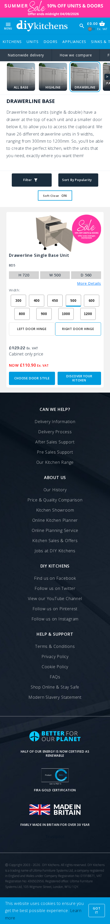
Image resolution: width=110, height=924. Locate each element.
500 (73, 301)
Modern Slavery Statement (55, 697)
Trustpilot (55, 836)
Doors (50, 41)
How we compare (76, 55)
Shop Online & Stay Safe (55, 687)
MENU (8, 25)
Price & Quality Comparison (55, 500)
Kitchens (12, 41)
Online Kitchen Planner (55, 520)
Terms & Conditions (55, 646)
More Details (89, 283)
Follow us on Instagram (55, 619)
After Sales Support (54, 442)
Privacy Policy (55, 656)
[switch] (91, 29)
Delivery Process (55, 432)
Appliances (74, 41)
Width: (14, 290)
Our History (55, 490)
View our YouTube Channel (55, 598)
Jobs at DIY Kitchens (55, 551)
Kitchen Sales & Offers (55, 540)
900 (44, 314)
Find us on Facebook (55, 578)
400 (37, 301)
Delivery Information (55, 421)
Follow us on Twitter (55, 588)
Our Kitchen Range (55, 462)
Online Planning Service (55, 530)
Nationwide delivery (26, 55)
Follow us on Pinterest (55, 609)
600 (92, 301)
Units (32, 41)
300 (18, 301)
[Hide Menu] (42, 26)
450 (55, 301)
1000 (66, 314)
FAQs (55, 677)
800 (22, 314)
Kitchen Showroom (55, 510)
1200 (88, 314)
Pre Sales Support (55, 452)
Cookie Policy (55, 666)
